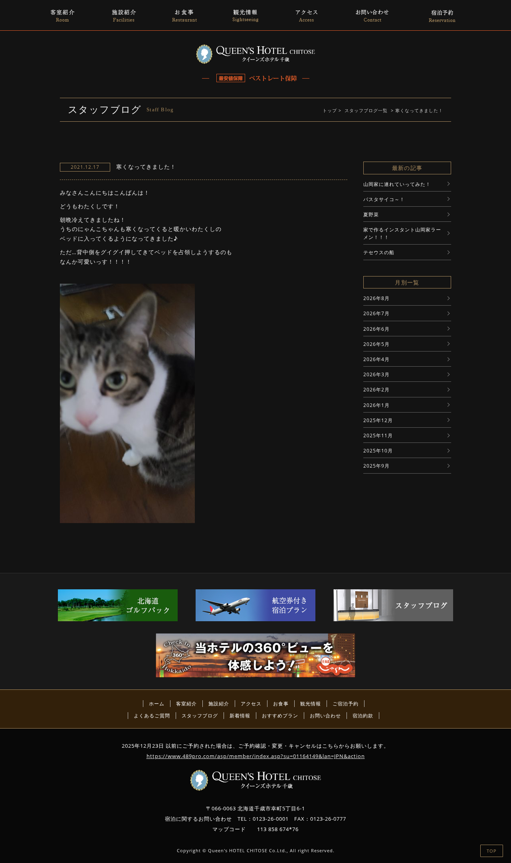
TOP (492, 851)
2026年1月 (376, 405)
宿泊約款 (363, 715)
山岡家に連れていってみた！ (397, 184)
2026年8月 (376, 298)
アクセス (251, 703)
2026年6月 (376, 329)
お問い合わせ (325, 715)
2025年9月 (376, 465)
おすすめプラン (280, 715)
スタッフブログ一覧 (366, 110)
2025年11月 (378, 435)
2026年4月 (376, 359)
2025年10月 (378, 450)
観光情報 (310, 703)
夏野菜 (371, 214)
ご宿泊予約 (345, 703)
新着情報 (240, 715)
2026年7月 (376, 313)
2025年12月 (378, 420)
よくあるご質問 (152, 715)
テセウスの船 (378, 252)
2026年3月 (376, 374)
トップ (330, 110)
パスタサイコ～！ (384, 199)
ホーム (156, 703)
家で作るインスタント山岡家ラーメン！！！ (402, 233)
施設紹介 (218, 703)
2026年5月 (376, 344)
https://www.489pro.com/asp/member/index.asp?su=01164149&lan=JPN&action (256, 756)
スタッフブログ (200, 715)
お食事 (281, 703)
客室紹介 (186, 703)
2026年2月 (376, 389)
